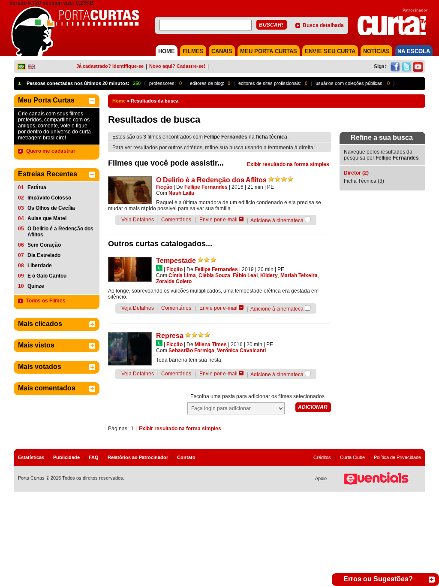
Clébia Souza (214, 275)
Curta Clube (352, 457)
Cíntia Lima (182, 275)
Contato (186, 457)
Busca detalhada (323, 25)
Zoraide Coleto (174, 281)
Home (119, 100)
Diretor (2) (356, 173)
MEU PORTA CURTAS (268, 51)
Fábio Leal (245, 275)
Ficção (164, 187)
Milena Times (211, 344)
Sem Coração (44, 245)
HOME (166, 51)
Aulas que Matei (46, 218)
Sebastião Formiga (191, 350)
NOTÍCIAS (376, 51)
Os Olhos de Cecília (51, 208)
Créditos (322, 457)
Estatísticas (31, 457)
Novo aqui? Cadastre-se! (177, 66)
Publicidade (66, 457)
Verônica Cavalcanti (241, 350)
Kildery (269, 275)
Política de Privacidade (397, 457)
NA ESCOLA (413, 51)
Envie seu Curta (330, 51)
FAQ (94, 457)
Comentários (176, 220)
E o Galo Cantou (46, 276)
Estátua (36, 187)
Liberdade (39, 266)
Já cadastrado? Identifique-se (110, 66)
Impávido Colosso (49, 198)
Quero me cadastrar (50, 151)
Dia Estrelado (43, 255)
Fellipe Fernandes (206, 187)
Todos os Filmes (46, 301)
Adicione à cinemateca (277, 220)
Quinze (35, 286)
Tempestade (176, 260)
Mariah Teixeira (299, 275)
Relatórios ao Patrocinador (138, 457)
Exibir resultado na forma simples (288, 164)
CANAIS (221, 51)
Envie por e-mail (218, 220)
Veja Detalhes (137, 220)
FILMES (193, 51)
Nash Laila (181, 193)
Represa (169, 335)
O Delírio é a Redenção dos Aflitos (60, 232)
